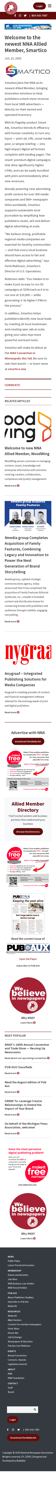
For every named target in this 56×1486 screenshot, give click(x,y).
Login (39, 6)
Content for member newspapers (24, 1324)
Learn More (27, 1022)
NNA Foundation (16, 1378)
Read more (11, 485)
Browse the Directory (28, 831)
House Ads (13, 1332)
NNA (10, 1373)
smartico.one (17, 369)
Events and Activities (18, 1274)
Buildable (21, 1460)
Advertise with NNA (28, 732)
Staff (10, 1387)
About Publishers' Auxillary (21, 1297)
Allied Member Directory (28, 807)
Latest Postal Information (21, 1265)
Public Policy (14, 1260)
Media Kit (12, 1306)
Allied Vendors (15, 1320)
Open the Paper (28, 959)
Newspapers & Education (20, 1341)
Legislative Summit (17, 1364)
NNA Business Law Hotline (21, 1283)
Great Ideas (13, 1328)
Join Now (12, 1279)
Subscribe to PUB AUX (28, 965)
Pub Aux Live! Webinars (19, 1345)
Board (11, 1392)
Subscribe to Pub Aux (18, 1301)
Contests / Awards (17, 1359)
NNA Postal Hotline (17, 1287)
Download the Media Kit (28, 741)
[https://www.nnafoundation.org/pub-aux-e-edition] (28, 913)
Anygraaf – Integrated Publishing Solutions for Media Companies (26, 679)
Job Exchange (15, 1337)
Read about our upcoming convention (26, 1058)
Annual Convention (17, 1355)
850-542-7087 (32, 1429)
